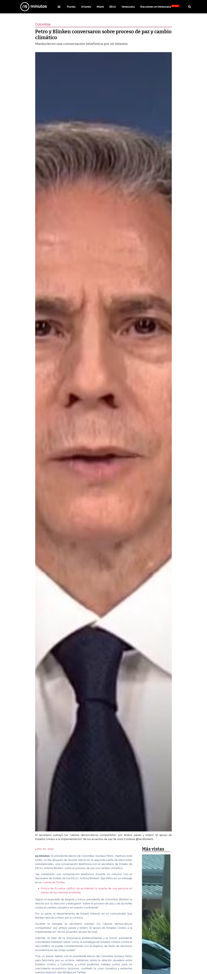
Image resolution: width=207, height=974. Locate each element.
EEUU (112, 6)
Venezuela (128, 6)
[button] (59, 6)
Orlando (86, 6)
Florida (71, 6)
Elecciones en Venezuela (159, 6)
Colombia (42, 24)
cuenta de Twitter (54, 882)
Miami (100, 6)
